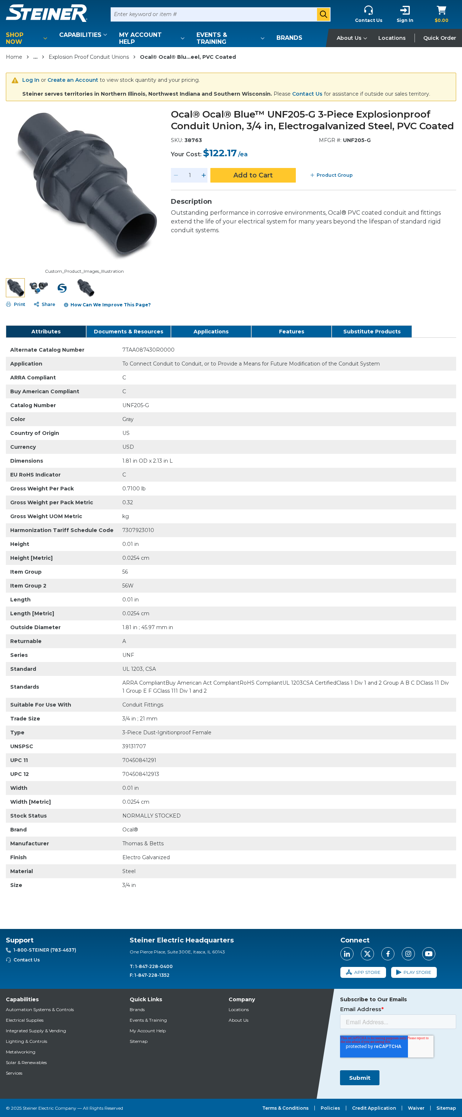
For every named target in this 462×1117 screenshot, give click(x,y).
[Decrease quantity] (176, 175)
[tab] (46, 331)
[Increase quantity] (203, 175)
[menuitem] (28, 38)
